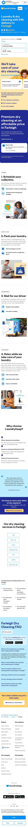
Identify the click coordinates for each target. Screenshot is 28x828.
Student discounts (20, 750)
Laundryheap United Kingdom (9, 715)
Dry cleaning (4, 717)
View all (3, 584)
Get (25, 2)
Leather (13, 559)
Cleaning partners (6, 774)
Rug (13, 535)
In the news (4, 762)
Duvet (13, 545)
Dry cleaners (18, 735)
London (13, 717)
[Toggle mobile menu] (26, 8)
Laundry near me (6, 744)
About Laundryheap (6, 759)
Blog (2, 765)
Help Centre (4, 732)
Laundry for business (21, 765)
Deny (7, 823)
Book (20, 8)
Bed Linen (13, 540)
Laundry (17, 729)
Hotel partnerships (20, 759)
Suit (13, 555)
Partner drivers (5, 771)
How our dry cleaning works (10, 75)
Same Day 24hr (13, 564)
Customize (20, 823)
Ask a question (8, 632)
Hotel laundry (19, 742)
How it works (5, 726)
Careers (3, 768)
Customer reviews (6, 738)
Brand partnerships (20, 762)
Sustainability (5, 741)
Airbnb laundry (19, 726)
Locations (4, 735)
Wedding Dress (13, 550)
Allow (14, 817)
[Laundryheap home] (8, 8)
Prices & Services (6, 729)
